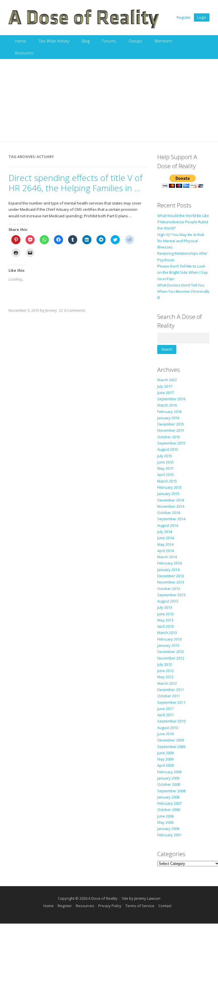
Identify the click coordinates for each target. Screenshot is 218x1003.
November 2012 (170, 658)
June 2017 (165, 392)
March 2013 (167, 632)
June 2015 (165, 462)
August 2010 (167, 727)
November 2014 (170, 506)
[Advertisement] (109, 101)
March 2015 (167, 481)
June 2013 (165, 613)
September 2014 (171, 518)
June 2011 (165, 708)
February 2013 (169, 639)
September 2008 (171, 790)
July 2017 (164, 386)
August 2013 (167, 601)
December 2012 (170, 651)
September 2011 (171, 702)
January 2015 (168, 493)
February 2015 (169, 487)
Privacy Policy (109, 905)
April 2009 (165, 765)
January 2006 (168, 828)
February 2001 (169, 834)
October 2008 (168, 784)
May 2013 (165, 620)
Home (20, 41)
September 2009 (171, 746)
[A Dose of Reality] (84, 27)
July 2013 (164, 607)
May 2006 (165, 822)
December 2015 (170, 424)
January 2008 (168, 797)
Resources (24, 53)
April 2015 (165, 474)
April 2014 (165, 550)
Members (163, 41)
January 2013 (168, 645)
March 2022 (167, 379)
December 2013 (170, 575)
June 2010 (165, 733)
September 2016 (171, 398)
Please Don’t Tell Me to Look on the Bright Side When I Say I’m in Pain (182, 272)
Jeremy (51, 310)
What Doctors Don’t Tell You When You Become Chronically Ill (183, 291)
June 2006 (165, 816)
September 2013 (171, 594)
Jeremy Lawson (147, 898)
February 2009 (169, 771)
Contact (164, 905)
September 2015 (171, 443)
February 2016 (169, 411)
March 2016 (167, 405)
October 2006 (168, 809)
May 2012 (165, 676)
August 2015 (167, 449)
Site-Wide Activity (54, 41)
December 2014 (170, 500)
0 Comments (74, 310)
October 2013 (168, 588)
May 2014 (165, 544)
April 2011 (165, 714)
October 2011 (168, 695)
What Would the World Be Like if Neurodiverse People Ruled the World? (183, 222)
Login (201, 17)
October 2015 (168, 436)
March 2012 (167, 683)
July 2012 (164, 664)
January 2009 (168, 778)
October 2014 (168, 512)
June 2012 (165, 670)
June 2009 (165, 752)
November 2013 (170, 582)
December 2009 (170, 740)
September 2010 (171, 721)
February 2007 (169, 803)
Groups (135, 41)
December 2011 (170, 689)
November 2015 (170, 430)
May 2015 (165, 468)
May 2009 (165, 759)
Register (184, 17)
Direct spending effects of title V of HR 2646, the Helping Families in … (75, 183)
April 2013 (165, 626)
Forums (109, 41)
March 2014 (167, 556)
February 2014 (169, 563)
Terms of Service (139, 905)
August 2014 (167, 525)
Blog (86, 41)
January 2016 (168, 417)
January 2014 (168, 569)
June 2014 (165, 537)
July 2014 (164, 531)
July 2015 (164, 455)
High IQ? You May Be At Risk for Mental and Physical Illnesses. (180, 241)
